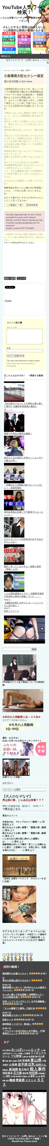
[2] (30, 205)
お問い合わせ (32, 60)
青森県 (20, 1080)
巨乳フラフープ (11, 611)
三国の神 (25, 1056)
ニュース (21, 278)
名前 (8, 348)
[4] (34, 205)
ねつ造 (27, 1050)
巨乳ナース (7, 1020)
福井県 (25, 1073)
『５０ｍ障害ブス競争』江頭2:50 (18, 1008)
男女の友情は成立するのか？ (16, 980)
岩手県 (23, 1064)
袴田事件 (19, 1076)
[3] (32, 205)
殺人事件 (38, 1069)
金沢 (43, 1076)
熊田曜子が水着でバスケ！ (15, 973)
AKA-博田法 (6, 1050)
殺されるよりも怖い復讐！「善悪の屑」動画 (24, 827)
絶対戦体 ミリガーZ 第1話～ (17, 1024)
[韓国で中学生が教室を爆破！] (14, 413)
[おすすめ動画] (8, 33)
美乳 (8, 1076)
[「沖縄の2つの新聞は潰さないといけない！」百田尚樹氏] (14, 464)
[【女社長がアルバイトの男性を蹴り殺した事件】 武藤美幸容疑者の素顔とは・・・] (14, 383)
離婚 (12, 1080)
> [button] (42, 629)
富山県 (36, 1060)
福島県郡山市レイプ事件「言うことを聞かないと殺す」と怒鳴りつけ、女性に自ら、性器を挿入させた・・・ (24, 847)
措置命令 (5, 1070)
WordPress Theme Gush (24, 1141)
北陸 (19, 1060)
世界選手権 (33, 1057)
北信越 (14, 1061)
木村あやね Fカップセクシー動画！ (20, 822)
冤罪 (10, 1061)
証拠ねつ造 (26, 1076)
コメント (12, 327)
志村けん (41, 1064)
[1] (28, 205)
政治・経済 (9, 278)
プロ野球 (16, 1056)
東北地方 (24, 1069)
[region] (24, 630)
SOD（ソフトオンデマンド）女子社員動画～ (24, 1001)
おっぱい (18, 1049)
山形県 (13, 1064)
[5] (36, 205)
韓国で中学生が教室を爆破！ (18, 433)
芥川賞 (13, 1076)
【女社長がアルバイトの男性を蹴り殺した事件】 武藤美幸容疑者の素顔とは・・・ (23, 406)
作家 (6, 1061)
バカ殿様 (26, 1053)
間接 (3, 1080)
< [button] (7, 629)
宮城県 (26, 1060)
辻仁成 (38, 1076)
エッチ (35, 1049)
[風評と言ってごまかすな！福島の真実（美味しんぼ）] (14, 546)
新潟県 (13, 1069)
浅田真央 (7, 1073)
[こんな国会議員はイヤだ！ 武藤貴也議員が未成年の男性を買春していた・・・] (14, 573)
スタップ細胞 (17, 1053)
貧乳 (32, 1076)
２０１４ (30, 1080)
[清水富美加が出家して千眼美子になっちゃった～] (14, 491)
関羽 (7, 1080)
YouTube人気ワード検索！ (24, 9)
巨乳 (31, 1064)
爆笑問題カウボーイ (12, 1015)
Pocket (8, 301)
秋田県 (33, 1072)
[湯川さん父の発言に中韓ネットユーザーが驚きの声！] (14, 437)
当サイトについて (14, 60)
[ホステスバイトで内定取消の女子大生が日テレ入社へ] (14, 518)
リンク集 (42, 1136)
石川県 (17, 1073)
